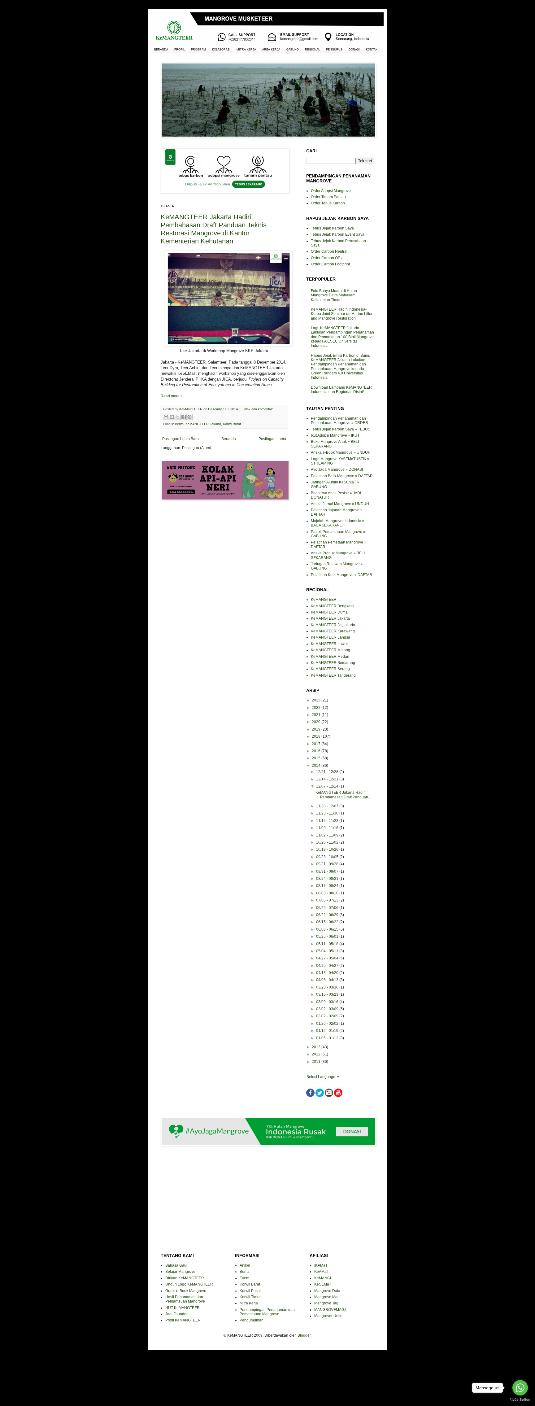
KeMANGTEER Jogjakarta (333, 625)
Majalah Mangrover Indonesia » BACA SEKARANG (337, 523)
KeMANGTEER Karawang (333, 631)
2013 (316, 1047)
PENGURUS (334, 49)
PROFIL (179, 49)
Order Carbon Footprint (330, 264)
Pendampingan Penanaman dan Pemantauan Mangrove (267, 1312)
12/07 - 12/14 (327, 786)
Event (244, 1278)
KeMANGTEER (324, 599)
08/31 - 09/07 (327, 871)
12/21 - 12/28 (327, 772)
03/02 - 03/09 (327, 1009)
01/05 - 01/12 (327, 1038)
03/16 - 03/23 (327, 994)
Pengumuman (251, 1320)
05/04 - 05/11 (327, 951)
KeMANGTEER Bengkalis (332, 606)
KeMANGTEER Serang (330, 669)
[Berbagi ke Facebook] (184, 417)
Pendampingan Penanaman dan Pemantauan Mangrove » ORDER (339, 420)
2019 (316, 729)
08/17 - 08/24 (327, 886)
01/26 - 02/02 (327, 1023)
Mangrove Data (327, 1291)
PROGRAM (198, 49)
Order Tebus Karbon (328, 203)
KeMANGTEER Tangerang (333, 675)
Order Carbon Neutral (329, 251)
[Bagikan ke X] (178, 417)
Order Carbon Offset (328, 258)
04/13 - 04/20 (327, 973)
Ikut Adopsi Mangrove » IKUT (335, 435)
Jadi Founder (176, 1314)
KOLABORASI (221, 49)
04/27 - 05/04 (327, 958)
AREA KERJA (271, 49)
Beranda (228, 439)
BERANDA (161, 49)
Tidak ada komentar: (257, 409)
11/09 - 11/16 (327, 828)
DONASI (354, 49)
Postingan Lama (272, 439)
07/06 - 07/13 (327, 900)
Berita (179, 424)
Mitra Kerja (249, 1303)
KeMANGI (322, 1278)
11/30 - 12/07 (327, 806)
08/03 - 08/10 (327, 893)
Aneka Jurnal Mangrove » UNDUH (340, 504)
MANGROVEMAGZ (330, 1310)
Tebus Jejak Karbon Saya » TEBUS (340, 429)
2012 (316, 1054)
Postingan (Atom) (196, 448)
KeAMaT (321, 1271)
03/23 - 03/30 (327, 987)
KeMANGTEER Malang (330, 650)
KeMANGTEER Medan (330, 656)
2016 (316, 751)
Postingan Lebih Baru (180, 439)
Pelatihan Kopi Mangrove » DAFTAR (341, 575)
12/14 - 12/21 (327, 779)
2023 (316, 700)
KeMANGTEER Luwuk (330, 644)
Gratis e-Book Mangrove (185, 1291)
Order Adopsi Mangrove (331, 191)
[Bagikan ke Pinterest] (189, 417)
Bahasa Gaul (176, 1265)
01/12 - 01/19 (327, 1030)
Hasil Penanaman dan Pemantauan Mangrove (185, 1299)
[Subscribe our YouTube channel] (338, 1096)
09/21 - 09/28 (327, 864)
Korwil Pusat (250, 1291)
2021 (316, 715)
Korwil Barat (232, 424)
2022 (316, 707)
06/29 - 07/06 (327, 908)
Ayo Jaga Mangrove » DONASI (337, 469)
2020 (316, 722)
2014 (316, 765)
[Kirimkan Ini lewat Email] (166, 417)
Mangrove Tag (326, 1303)
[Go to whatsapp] (520, 1387)
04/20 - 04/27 (327, 965)
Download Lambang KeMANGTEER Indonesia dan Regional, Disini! (341, 389)
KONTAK (371, 49)
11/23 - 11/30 (327, 813)
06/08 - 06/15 (327, 929)
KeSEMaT (322, 1284)
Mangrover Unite (328, 1316)
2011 (316, 1061)
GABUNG (292, 49)
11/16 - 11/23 (327, 821)
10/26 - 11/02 (327, 842)
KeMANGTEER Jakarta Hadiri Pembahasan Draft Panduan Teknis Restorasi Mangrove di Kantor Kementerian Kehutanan (214, 229)
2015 (316, 758)
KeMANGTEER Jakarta (203, 424)
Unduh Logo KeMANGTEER (189, 1284)
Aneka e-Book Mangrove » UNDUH (341, 452)
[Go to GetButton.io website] (520, 1400)
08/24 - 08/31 (327, 878)
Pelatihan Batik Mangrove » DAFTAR (342, 476)
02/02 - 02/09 (327, 1016)
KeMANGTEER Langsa (330, 637)
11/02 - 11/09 (327, 835)
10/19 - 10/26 (327, 849)
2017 (316, 744)
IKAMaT (321, 1265)
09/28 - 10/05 (327, 857)
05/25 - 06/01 (327, 936)
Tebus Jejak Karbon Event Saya (337, 234)
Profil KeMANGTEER (183, 1320)
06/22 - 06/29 (327, 915)
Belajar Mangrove (180, 1271)
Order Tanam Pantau (328, 197)
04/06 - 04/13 (327, 980)
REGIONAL (312, 49)
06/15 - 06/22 (327, 922)
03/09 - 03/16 (327, 1002)
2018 (316, 736)
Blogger (304, 1335)
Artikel (245, 1265)
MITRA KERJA (246, 49)
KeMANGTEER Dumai (330, 612)
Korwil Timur (250, 1297)
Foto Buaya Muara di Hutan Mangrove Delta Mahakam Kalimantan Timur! (334, 295)
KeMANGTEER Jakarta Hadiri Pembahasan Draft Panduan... (343, 794)
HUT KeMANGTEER (182, 1308)
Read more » (172, 396)
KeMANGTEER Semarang (333, 663)
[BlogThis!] (172, 417)
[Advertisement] (224, 527)
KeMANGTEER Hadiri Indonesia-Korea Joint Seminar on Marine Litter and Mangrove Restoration (341, 314)
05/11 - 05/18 (327, 944)
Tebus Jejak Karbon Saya (332, 228)
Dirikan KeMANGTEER (184, 1278)
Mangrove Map (327, 1297)
